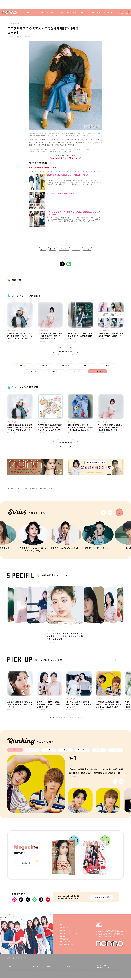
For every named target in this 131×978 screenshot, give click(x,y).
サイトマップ (64, 924)
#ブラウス (76, 249)
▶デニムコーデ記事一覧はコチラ (42, 167)
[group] (36, 784)
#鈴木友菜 (52, 249)
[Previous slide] (60, 624)
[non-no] (9, 12)
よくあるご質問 (64, 927)
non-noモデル (29, 12)
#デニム (42, 249)
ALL (15, 750)
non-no (110, 943)
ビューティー (61, 12)
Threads (41, 899)
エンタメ (106, 12)
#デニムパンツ (64, 249)
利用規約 (62, 930)
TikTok (21, 899)
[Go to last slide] (103, 512)
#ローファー (87, 249)
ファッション (51, 12)
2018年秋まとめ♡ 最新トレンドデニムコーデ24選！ (68, 175)
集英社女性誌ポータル (66, 944)
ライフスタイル (90, 12)
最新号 (43, 12)
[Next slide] (110, 512)
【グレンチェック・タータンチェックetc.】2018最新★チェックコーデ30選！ (73, 213)
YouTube (48, 899)
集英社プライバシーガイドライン (70, 933)
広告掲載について (65, 936)
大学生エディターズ (72, 12)
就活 (82, 12)
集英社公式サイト (65, 942)
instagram (14, 899)
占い (112, 12)
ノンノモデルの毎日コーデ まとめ (61, 193)
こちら (111, 936)
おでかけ (99, 12)
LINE (68, 263)
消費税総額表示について (67, 939)
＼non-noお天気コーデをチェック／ (65, 158)
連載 (37, 12)
